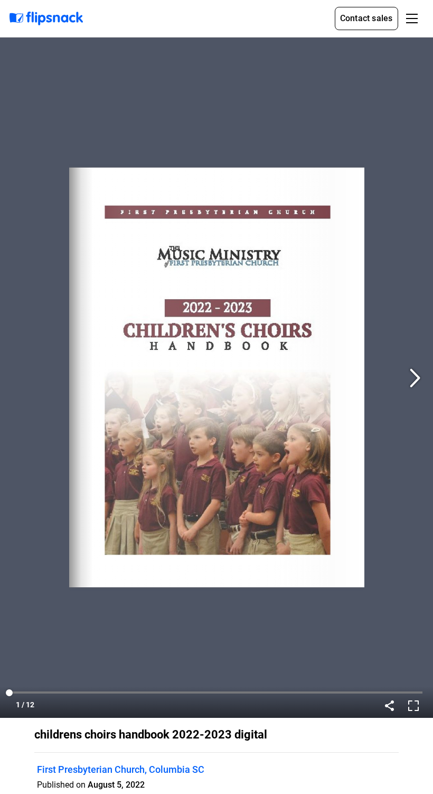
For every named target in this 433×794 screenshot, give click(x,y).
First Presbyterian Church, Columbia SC (120, 769)
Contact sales (366, 18)
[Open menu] (411, 18)
